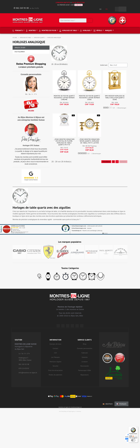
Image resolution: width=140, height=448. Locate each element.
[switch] (133, 440)
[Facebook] (63, 325)
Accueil (15, 37)
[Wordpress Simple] (58, 325)
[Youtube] (81, 325)
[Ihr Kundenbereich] (112, 9)
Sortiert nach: (104, 65)
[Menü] (136, 427)
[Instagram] (67, 325)
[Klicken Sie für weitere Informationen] (70, 229)
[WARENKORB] (122, 9)
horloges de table (25, 37)
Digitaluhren (20, 52)
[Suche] (89, 20)
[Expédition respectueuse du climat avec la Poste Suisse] (113, 372)
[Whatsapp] (77, 325)
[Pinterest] (72, 325)
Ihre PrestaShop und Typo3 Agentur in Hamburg (70, 411)
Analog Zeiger (20, 48)
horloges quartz (39, 37)
